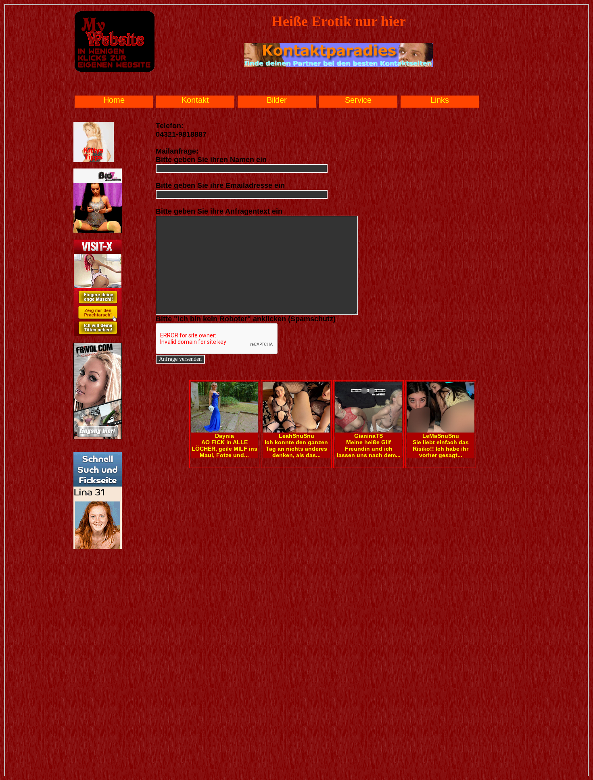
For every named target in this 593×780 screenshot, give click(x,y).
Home (114, 100)
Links (439, 100)
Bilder (277, 100)
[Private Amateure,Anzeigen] (97, 334)
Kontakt (195, 100)
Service (358, 100)
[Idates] (97, 547)
